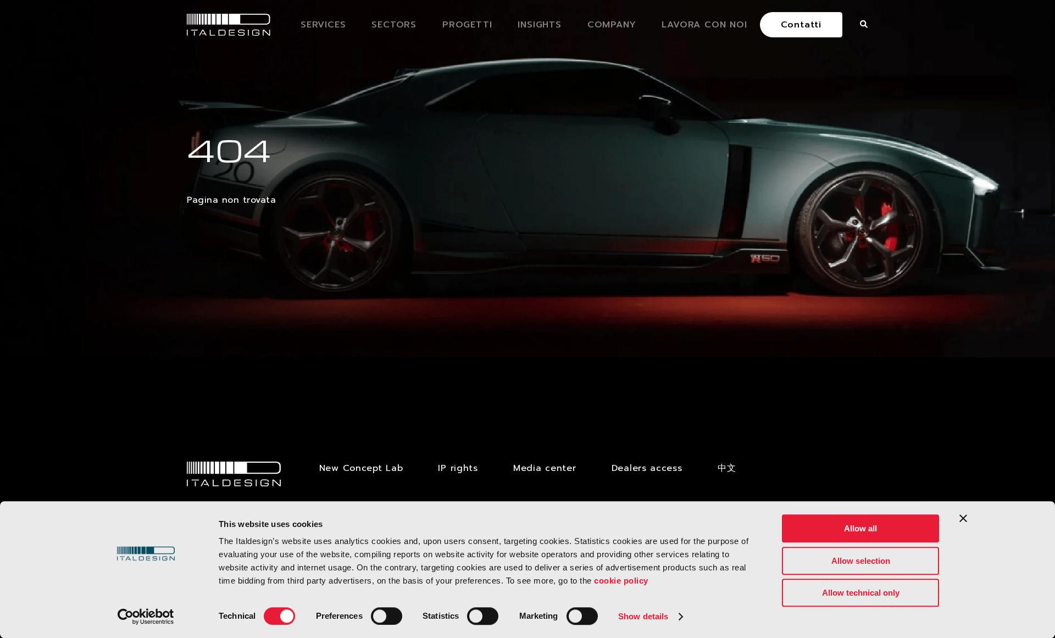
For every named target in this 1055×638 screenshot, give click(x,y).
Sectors (394, 24)
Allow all (860, 528)
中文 (727, 468)
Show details (643, 616)
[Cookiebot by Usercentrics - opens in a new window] (146, 616)
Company (611, 24)
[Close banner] (963, 518)
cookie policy (621, 580)
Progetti (467, 24)
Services (323, 24)
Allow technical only (860, 592)
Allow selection (860, 560)
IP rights (457, 468)
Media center (544, 468)
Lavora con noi (704, 24)
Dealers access (647, 468)
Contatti (801, 24)
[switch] (386, 616)
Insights (539, 24)
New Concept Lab (361, 468)
